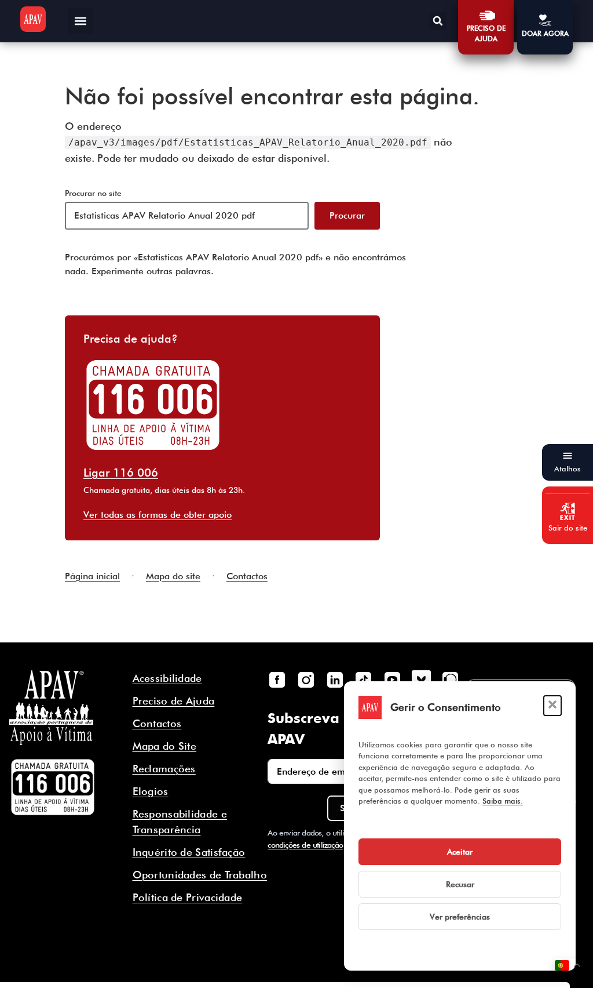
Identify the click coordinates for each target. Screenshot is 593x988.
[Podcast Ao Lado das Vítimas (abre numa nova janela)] (450, 679)
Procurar (347, 215)
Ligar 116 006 (120, 473)
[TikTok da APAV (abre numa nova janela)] (363, 679)
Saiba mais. (502, 800)
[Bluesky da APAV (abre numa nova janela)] (421, 679)
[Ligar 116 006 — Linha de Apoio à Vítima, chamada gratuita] (52, 787)
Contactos (247, 576)
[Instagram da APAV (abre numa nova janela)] (305, 679)
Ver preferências (460, 916)
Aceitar (460, 851)
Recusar (460, 884)
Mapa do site (173, 576)
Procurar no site (93, 193)
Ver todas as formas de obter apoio (157, 514)
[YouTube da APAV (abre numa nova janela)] (392, 679)
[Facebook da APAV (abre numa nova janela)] (277, 679)
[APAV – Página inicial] (33, 19)
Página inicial (92, 576)
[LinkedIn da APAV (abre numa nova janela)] (334, 679)
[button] (552, 705)
